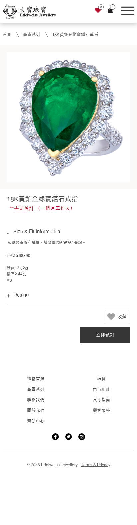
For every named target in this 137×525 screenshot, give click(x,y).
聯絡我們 (35, 399)
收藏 (122, 316)
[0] (98, 11)
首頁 (7, 34)
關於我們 (35, 410)
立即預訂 (105, 334)
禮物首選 (35, 378)
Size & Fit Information (36, 231)
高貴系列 (31, 34)
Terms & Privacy (95, 464)
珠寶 (101, 378)
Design (21, 294)
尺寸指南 (101, 399)
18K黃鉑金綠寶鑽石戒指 (75, 34)
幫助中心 (35, 421)
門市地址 (101, 389)
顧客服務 (101, 410)
